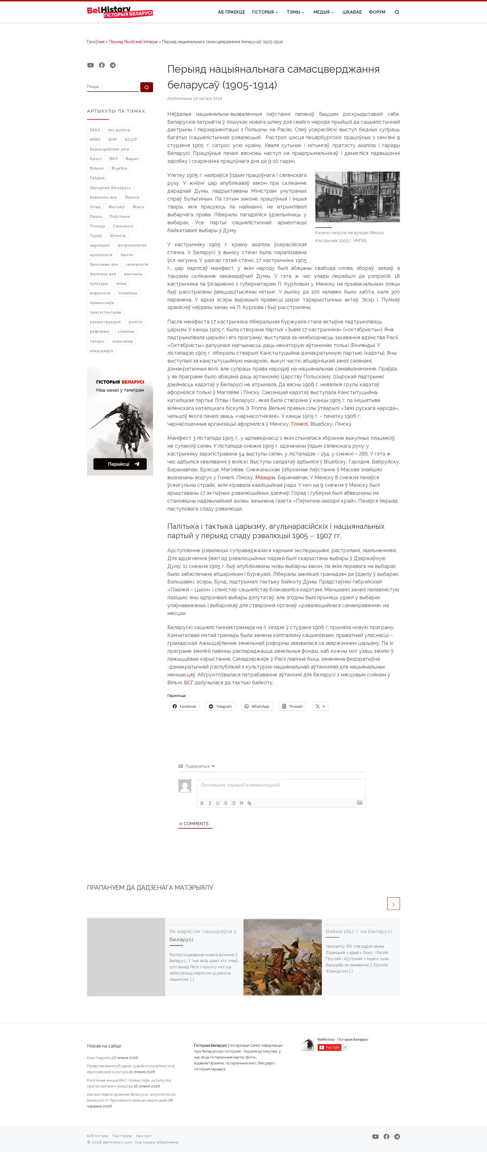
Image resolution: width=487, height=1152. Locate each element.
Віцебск (119, 168)
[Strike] (226, 803)
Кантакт (144, 1136)
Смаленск (123, 226)
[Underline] (218, 803)
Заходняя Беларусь (110, 187)
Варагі (132, 158)
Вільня (97, 168)
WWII (95, 139)
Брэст (96, 158)
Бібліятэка (97, 1136)
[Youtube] (90, 65)
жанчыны (133, 274)
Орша (96, 216)
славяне (126, 331)
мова (121, 283)
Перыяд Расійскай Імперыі (133, 41)
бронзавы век (104, 264)
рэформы (100, 331)
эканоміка (122, 341)
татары (97, 341)
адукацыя (100, 245)
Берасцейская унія (109, 149)
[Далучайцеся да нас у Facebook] (102, 65)
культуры (99, 283)
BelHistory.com (117, 1142)
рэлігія (136, 321)
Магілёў (117, 207)
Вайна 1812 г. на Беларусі (359, 931)
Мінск (138, 207)
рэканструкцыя (105, 321)
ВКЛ (114, 158)
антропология (132, 245)
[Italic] (210, 803)
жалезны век (103, 274)
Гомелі (299, 424)
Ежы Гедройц (99, 1057)
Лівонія (132, 197)
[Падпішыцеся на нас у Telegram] (113, 65)
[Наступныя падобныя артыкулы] (393, 903)
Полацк (97, 226)
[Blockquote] (241, 803)
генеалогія (137, 264)
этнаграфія (101, 351)
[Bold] (202, 803)
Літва (95, 207)
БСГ (188, 682)
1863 (95, 130)
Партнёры (122, 1136)
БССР (131, 139)
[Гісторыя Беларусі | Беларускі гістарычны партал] (120, 12)
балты (127, 254)
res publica (119, 130)
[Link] (249, 803)
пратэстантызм (105, 312)
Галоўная (95, 41)
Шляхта (118, 235)
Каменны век (103, 197)
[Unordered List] (234, 803)
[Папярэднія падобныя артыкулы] (379, 903)
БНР (113, 139)
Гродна (97, 178)
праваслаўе (102, 302)
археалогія (101, 254)
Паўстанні (120, 216)
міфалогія (100, 293)
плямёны (128, 293)
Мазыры (265, 477)
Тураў (96, 235)
